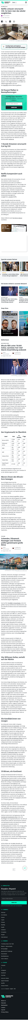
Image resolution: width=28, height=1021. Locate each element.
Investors (3, 929)
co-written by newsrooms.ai (17, 353)
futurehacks (4, 953)
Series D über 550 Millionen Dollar (13, 738)
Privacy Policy (4, 1012)
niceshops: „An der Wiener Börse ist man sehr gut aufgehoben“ (10, 275)
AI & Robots (4, 915)
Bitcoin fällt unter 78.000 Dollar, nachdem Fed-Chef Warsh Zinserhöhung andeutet (9, 300)
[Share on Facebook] (2, 21)
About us (3, 1000)
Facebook (3, 972)
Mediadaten (4, 1005)
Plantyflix (11, 67)
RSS (15, 988)
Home (13, 2)
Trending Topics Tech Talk (7, 944)
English (11, 988)
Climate (3, 922)
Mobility (3, 924)
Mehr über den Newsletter (16, 905)
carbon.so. (11, 139)
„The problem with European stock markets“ (12, 780)
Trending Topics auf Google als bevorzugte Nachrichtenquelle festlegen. (16, 46)
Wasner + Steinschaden (6, 946)
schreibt (11, 197)
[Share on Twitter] (6, 21)
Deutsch (7, 988)
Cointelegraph (15, 411)
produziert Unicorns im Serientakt (10, 726)
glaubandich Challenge (6, 951)
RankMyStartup (5, 956)
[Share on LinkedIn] (10, 21)
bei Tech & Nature (17, 218)
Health (2, 927)
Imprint (3, 1009)
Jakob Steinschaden (6, 353)
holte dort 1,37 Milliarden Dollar (9, 752)
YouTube (3, 975)
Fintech (3, 917)
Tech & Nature (6, 15)
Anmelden (14, 107)
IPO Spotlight (4, 948)
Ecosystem (3, 932)
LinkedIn (3, 965)
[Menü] (26, 2)
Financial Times (11, 395)
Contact (3, 1007)
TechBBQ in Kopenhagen (14, 603)
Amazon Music (4, 985)
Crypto (2, 919)
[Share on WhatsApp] (14, 21)
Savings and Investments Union (9, 817)
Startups (3, 912)
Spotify (3, 983)
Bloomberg (4, 592)
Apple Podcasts (5, 980)
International (4, 937)
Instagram (3, 970)
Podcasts (3, 1003)
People (3, 934)
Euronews (16, 590)
